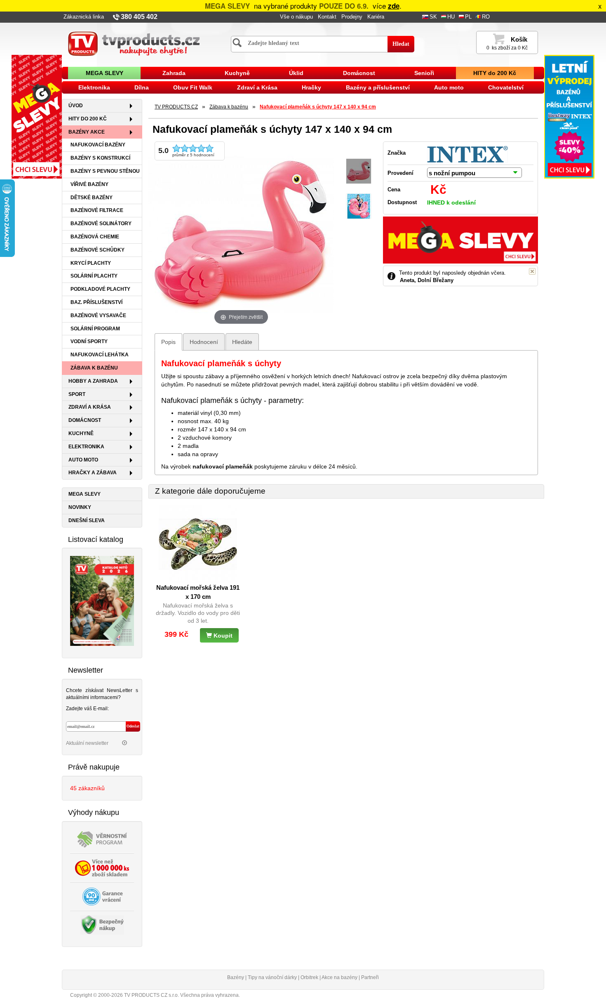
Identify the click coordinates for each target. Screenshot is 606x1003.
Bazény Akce (86, 132)
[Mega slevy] (37, 116)
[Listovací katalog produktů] (102, 600)
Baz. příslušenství (96, 302)
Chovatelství (506, 87)
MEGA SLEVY (104, 73)
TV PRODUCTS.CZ (176, 107)
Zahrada (174, 73)
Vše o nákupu (296, 17)
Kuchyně (237, 73)
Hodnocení (204, 342)
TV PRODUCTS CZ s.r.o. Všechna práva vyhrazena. (182, 995)
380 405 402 (139, 16)
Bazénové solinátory (101, 223)
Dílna (141, 87)
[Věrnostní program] (102, 838)
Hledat (400, 44)
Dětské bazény (91, 197)
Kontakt (327, 17)
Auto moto (449, 87)
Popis (168, 342)
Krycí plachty (90, 263)
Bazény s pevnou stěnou (105, 171)
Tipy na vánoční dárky (272, 977)
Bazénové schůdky (97, 250)
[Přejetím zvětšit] (241, 233)
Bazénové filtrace (96, 210)
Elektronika (94, 87)
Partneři (370, 977)
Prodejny (351, 17)
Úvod (75, 105)
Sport (76, 394)
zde (393, 6)
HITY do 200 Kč (494, 73)
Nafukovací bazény (97, 145)
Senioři (424, 73)
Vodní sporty (89, 341)
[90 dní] (102, 895)
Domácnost (359, 73)
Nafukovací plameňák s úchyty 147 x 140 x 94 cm (318, 107)
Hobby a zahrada (93, 381)
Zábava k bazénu (94, 368)
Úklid (296, 73)
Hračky (311, 87)
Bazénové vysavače (98, 315)
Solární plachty (93, 276)
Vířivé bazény (89, 184)
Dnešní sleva (86, 520)
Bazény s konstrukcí (100, 158)
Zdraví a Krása (257, 87)
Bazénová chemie (94, 237)
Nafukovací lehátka (99, 355)
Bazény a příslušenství (378, 87)
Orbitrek (309, 977)
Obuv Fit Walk (192, 87)
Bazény (235, 977)
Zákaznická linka (83, 17)
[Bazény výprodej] (569, 116)
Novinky (79, 507)
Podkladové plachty (100, 289)
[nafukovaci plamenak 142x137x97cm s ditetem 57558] (358, 206)
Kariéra (375, 17)
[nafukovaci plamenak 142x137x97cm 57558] (358, 171)
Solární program (95, 329)
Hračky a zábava (92, 473)
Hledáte (242, 342)
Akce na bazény (339, 977)
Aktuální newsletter (88, 743)
